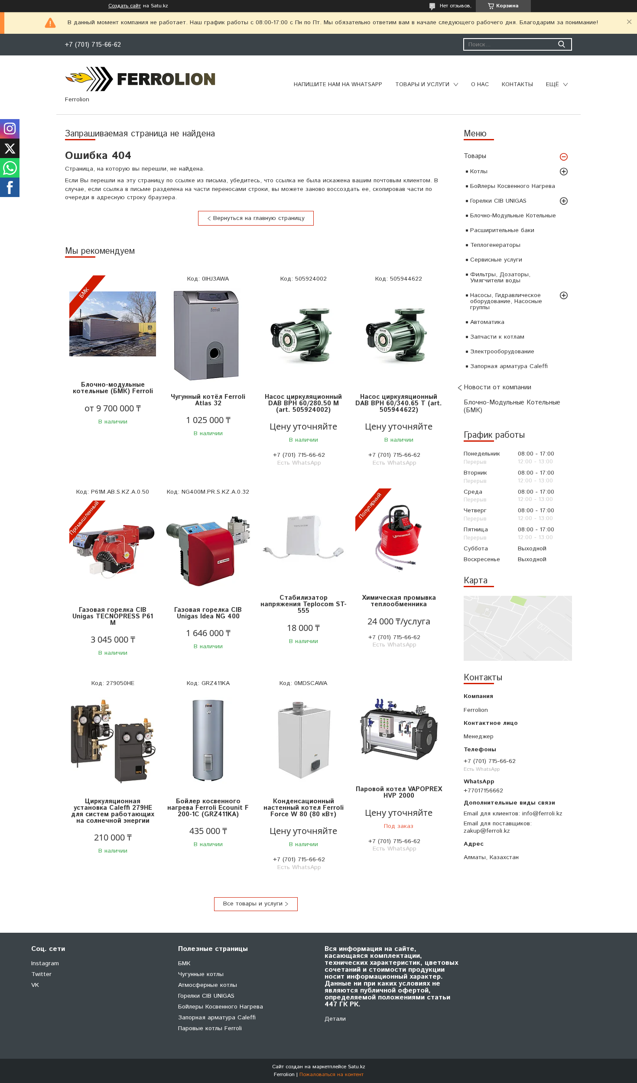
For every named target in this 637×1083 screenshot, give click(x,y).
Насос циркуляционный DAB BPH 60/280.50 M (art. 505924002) (303, 403)
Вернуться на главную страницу (259, 218)
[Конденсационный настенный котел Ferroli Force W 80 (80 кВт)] (303, 740)
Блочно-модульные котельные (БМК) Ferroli (113, 387)
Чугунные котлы (201, 974)
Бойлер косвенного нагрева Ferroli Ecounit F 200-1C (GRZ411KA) (208, 808)
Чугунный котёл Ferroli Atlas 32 (208, 400)
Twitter (41, 974)
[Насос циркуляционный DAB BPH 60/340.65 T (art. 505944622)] (398, 336)
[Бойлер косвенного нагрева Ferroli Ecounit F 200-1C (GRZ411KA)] (208, 740)
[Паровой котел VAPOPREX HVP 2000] (398, 728)
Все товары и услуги (253, 903)
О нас (480, 85)
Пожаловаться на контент (331, 1074)
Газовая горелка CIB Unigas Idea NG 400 (208, 613)
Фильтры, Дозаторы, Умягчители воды (500, 277)
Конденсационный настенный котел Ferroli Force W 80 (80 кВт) (303, 808)
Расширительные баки (502, 230)
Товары (475, 156)
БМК (184, 963)
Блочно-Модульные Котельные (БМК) (512, 406)
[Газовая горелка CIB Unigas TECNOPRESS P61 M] (112, 549)
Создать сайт (124, 6)
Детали (335, 1019)
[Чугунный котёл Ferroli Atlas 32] (208, 336)
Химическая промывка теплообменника (399, 601)
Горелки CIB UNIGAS (498, 201)
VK (35, 985)
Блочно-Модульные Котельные (513, 215)
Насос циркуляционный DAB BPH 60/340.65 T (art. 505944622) (398, 403)
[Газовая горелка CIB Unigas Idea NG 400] (208, 549)
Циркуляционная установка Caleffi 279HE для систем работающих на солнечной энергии (112, 811)
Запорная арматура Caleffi (509, 366)
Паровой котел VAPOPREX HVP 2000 (399, 792)
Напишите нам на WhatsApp (338, 85)
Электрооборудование (502, 351)
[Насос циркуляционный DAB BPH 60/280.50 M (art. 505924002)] (303, 336)
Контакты (517, 85)
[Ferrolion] (140, 78)
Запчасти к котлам (497, 337)
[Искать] (561, 44)
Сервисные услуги (496, 259)
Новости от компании (497, 387)
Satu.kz (356, 1066)
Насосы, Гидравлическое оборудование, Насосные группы (506, 301)
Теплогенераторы (495, 245)
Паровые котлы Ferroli (210, 1028)
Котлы (479, 171)
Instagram (45, 963)
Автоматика (487, 322)
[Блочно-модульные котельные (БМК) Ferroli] (112, 324)
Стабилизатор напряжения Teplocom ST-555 (303, 604)
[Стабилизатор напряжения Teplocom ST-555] (303, 537)
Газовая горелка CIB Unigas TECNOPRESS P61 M (112, 616)
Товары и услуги (422, 85)
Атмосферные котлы (207, 985)
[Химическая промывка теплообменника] (398, 537)
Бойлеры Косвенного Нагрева (512, 186)
